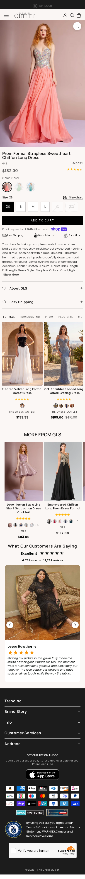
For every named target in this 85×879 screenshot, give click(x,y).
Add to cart (42, 220)
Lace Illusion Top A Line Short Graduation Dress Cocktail (23, 508)
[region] (42, 625)
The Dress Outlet (22, 412)
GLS (4, 163)
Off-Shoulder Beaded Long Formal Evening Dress (64, 391)
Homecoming (30, 316)
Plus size (65, 316)
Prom (49, 316)
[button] (22, 399)
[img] (23, 518)
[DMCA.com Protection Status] (30, 812)
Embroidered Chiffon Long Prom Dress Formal (62, 506)
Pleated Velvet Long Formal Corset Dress (22, 391)
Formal (9, 316)
